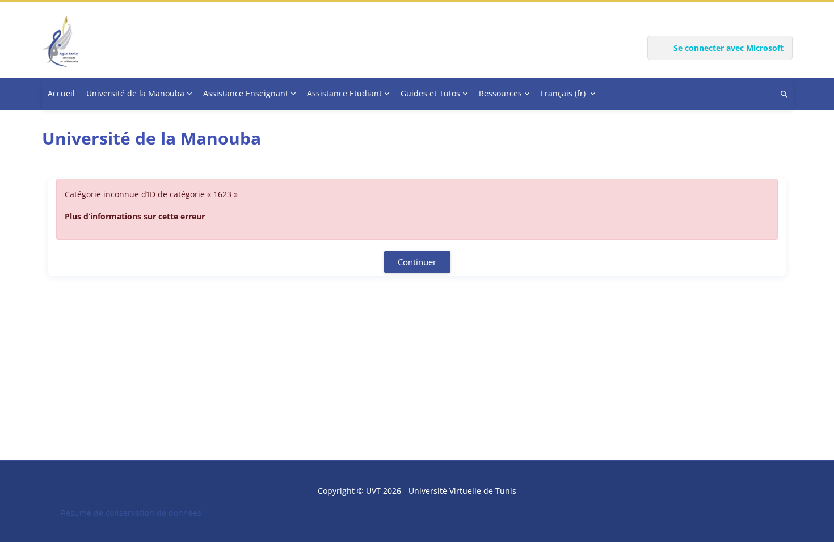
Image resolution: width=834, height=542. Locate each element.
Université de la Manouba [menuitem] (135, 93)
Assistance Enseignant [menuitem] (245, 93)
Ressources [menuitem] (500, 93)
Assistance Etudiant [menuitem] (344, 93)
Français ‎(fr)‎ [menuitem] (563, 93)
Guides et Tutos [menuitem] (430, 93)
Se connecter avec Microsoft (728, 48)
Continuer (417, 262)
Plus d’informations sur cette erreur (135, 216)
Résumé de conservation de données (131, 512)
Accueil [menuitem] (61, 93)
